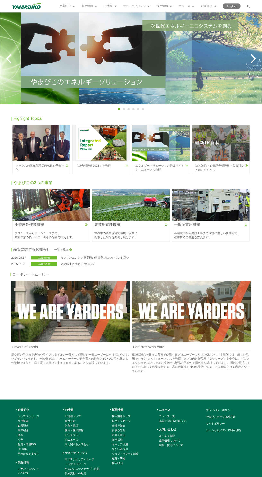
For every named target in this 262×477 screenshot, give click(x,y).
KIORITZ (23, 473)
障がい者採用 (120, 449)
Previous (8, 58)
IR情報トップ (73, 416)
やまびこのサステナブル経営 (82, 468)
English (231, 6)
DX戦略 (22, 449)
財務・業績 (71, 425)
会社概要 (23, 420)
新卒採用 (117, 439)
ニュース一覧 (167, 416)
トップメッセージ (28, 416)
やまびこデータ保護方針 (220, 416)
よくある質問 (167, 435)
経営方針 (70, 420)
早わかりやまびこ (28, 453)
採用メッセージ (121, 420)
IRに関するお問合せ (77, 444)
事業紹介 (23, 430)
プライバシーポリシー (219, 410)
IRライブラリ (73, 435)
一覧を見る (61, 249)
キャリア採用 (120, 444)
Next (253, 58)
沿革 (20, 439)
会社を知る (118, 425)
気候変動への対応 (75, 473)
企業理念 (23, 425)
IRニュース (71, 439)
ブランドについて (28, 468)
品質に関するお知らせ (172, 420)
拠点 (20, 435)
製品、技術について (171, 445)
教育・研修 (118, 458)
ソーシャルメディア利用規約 (223, 430)
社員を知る (118, 435)
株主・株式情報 (74, 430)
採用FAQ (117, 463)
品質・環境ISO (27, 444)
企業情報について (169, 440)
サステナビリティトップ (79, 459)
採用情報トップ (121, 416)
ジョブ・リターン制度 (125, 453)
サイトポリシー (215, 423)
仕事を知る (118, 430)
